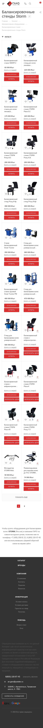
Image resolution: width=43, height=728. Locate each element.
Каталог (21, 560)
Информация (21, 597)
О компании (21, 578)
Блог (21, 628)
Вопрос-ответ (21, 625)
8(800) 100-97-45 (12, 677)
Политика (21, 612)
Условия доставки (21, 605)
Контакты (21, 582)
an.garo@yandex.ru (15, 682)
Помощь (22, 620)
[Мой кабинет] (34, 4)
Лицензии (21, 585)
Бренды (21, 565)
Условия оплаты (21, 602)
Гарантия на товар (21, 608)
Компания (21, 574)
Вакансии (21, 589)
